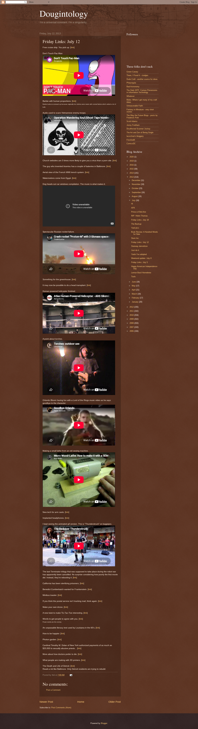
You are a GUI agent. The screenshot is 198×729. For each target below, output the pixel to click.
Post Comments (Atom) (61, 707)
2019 (132, 161)
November (136, 184)
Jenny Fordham (133, 125)
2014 (132, 173)
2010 (132, 315)
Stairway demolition (139, 246)
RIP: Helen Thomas (139, 216)
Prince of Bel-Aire (138, 212)
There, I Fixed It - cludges (137, 75)
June (134, 282)
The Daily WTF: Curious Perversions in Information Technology (142, 91)
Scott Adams (132, 121)
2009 (132, 319)
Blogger (104, 723)
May (134, 286)
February (136, 298)
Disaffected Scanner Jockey (138, 129)
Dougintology (64, 13)
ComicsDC (131, 143)
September (136, 192)
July (134, 200)
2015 (132, 169)
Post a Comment (53, 690)
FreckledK (131, 140)
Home (80, 701)
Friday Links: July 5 (139, 262)
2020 (132, 157)
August (135, 196)
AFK (133, 208)
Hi (132, 204)
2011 (132, 311)
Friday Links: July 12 (140, 242)
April (134, 290)
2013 (132, 177)
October (135, 188)
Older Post (114, 701)
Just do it (135, 250)
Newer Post (46, 701)
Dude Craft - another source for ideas (142, 79)
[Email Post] (70, 675)
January (135, 302)
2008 (132, 323)
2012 (132, 307)
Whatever (131, 96)
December (136, 180)
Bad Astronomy (133, 86)
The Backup (136, 224)
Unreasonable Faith (135, 106)
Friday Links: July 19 (140, 220)
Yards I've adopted (139, 254)
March (135, 294)
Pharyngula (131, 83)
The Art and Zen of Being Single (140, 132)
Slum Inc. (135, 238)
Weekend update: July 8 (141, 258)
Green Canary (132, 72)
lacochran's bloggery (135, 136)
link (72, 47)
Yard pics (135, 228)
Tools (133, 276)
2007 (132, 327)
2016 (132, 165)
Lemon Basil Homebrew (141, 273)
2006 (132, 331)
